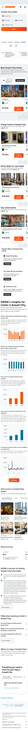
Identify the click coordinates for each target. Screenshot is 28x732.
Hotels (11, 704)
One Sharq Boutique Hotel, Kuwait (12, 229)
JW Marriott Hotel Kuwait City (10, 187)
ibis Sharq (5, 99)
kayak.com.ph (5, 704)
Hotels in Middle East (19, 704)
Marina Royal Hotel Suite (9, 145)
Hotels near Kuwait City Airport (11, 688)
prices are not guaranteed (7, 717)
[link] (7, 263)
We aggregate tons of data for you (11, 724)
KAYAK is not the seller (8, 722)
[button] (2, 7)
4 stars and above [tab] (7, 498)
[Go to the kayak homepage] (10, 7)
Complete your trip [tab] (18, 677)
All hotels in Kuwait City (7, 698)
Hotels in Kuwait (9, 705)
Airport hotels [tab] (7, 677)
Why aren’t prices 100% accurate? (11, 727)
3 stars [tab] (16, 498)
